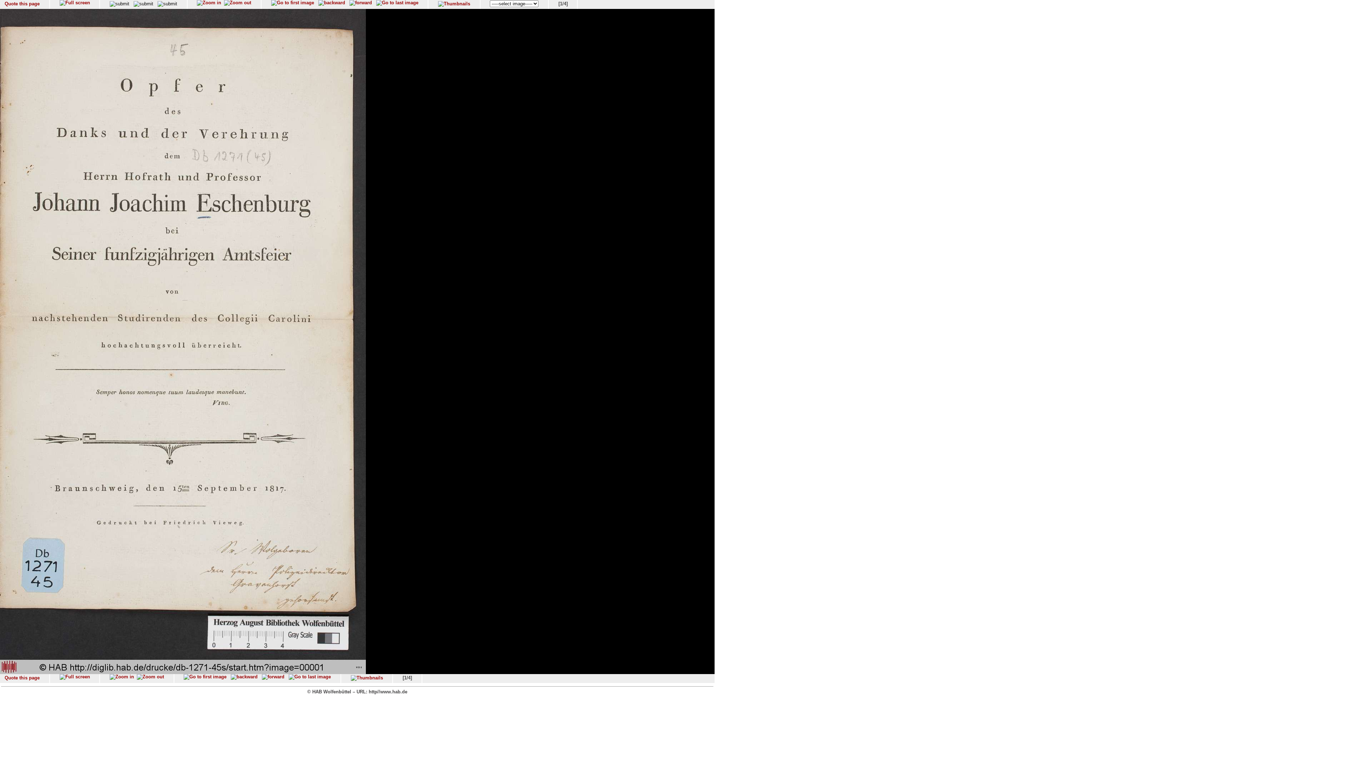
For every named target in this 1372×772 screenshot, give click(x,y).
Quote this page (22, 3)
